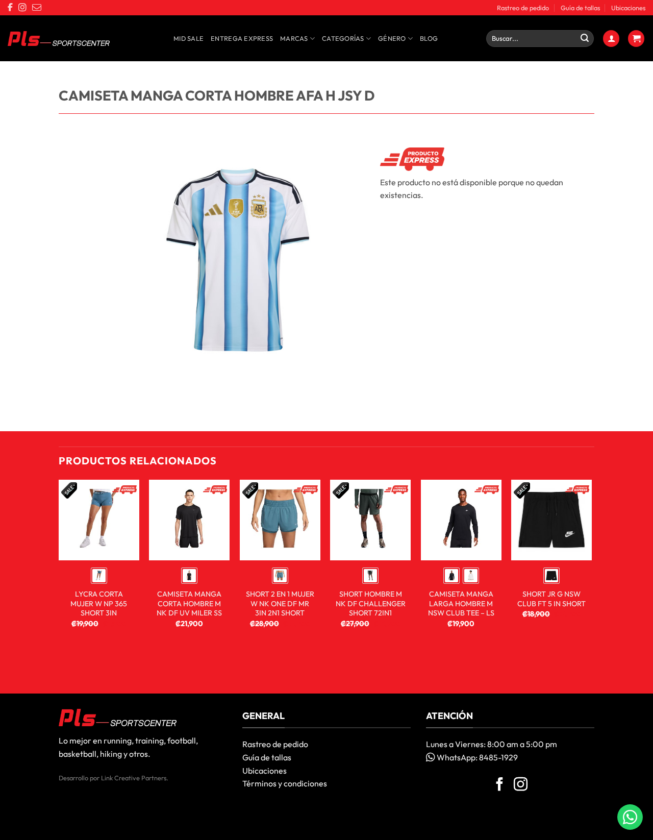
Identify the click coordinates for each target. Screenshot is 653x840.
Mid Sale (188, 38)
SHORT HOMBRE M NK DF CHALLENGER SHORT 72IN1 (371, 603)
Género (392, 38)
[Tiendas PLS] (59, 38)
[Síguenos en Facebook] (500, 785)
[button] (611, 38)
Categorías (343, 38)
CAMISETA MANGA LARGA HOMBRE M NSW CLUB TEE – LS (461, 603)
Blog (429, 38)
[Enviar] (584, 38)
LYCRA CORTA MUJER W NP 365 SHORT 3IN (98, 603)
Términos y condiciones (284, 783)
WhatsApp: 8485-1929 (476, 757)
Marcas (294, 38)
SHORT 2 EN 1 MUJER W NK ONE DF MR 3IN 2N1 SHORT (280, 603)
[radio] (99, 575)
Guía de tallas (580, 8)
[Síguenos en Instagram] (521, 785)
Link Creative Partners (133, 778)
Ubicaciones (628, 8)
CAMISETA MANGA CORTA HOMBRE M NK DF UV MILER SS (189, 603)
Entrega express (242, 38)
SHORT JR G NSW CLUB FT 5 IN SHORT (551, 598)
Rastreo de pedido (523, 8)
